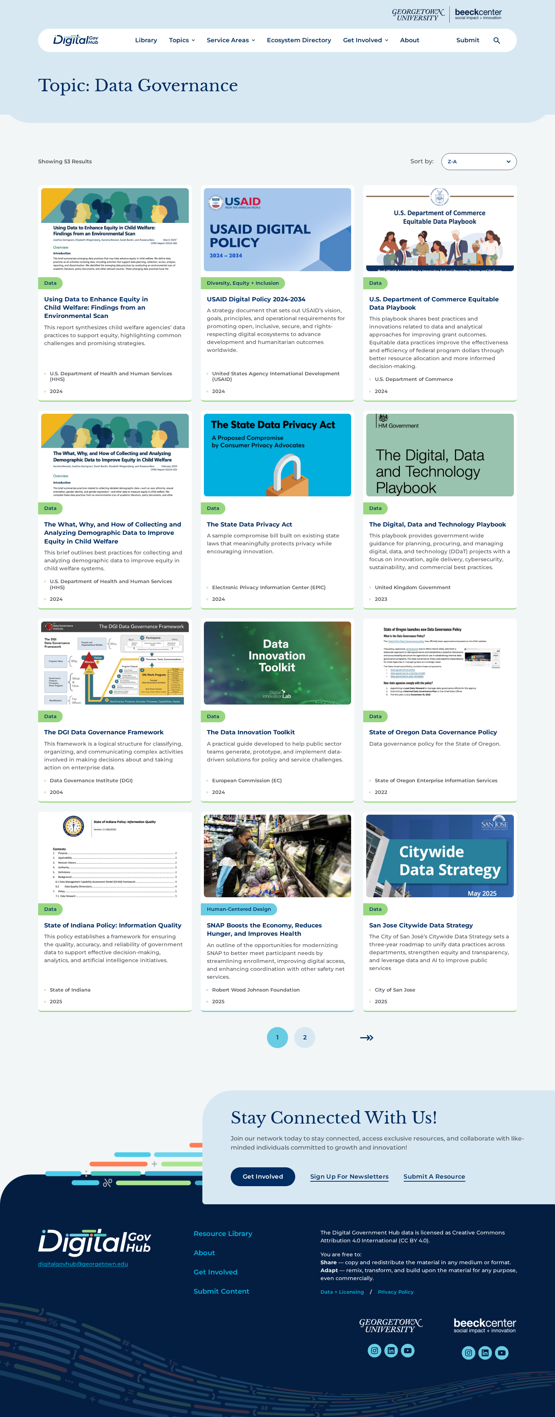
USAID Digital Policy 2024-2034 (256, 299)
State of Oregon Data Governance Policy (433, 732)
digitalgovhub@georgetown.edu (83, 1263)
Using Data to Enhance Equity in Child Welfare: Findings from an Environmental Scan (96, 308)
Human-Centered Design (239, 909)
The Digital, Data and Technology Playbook (437, 524)
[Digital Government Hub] (76, 40)
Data (50, 283)
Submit (467, 40)
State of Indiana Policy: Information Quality (113, 925)
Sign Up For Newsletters (349, 1176)
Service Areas (228, 40)
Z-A (452, 161)
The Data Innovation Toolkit (251, 732)
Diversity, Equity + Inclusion (243, 283)
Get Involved (362, 40)
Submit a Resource (434, 1176)
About (409, 40)
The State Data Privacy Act (249, 524)
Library (146, 40)
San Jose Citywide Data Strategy (421, 925)
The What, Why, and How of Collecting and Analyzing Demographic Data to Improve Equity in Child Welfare (112, 533)
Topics (179, 40)
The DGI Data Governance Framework (104, 732)
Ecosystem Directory (299, 40)
